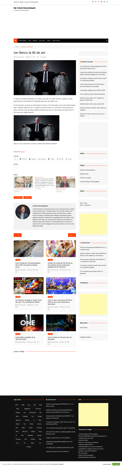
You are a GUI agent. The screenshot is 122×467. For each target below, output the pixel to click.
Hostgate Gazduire (85, 337)
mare (40, 420)
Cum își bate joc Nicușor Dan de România (92, 94)
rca (22, 435)
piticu (17, 431)
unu (17, 443)
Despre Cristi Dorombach (31, 2)
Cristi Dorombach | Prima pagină (89, 181)
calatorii (18, 412)
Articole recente (87, 62)
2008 (23, 405)
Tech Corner (56, 40)
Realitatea (30, 435)
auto (34, 405)
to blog (44, 57)
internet (27, 420)
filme (17, 416)
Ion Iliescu (18, 197)
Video (48, 40)
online (31, 427)
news (23, 427)
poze (40, 431)
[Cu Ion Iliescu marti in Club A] (23, 181)
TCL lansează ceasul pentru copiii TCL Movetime (60, 428)
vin (40, 443)
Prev (18, 235)
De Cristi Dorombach (25, 8)
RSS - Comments (85, 205)
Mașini (17, 424)
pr (16, 435)
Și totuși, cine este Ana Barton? (87, 451)
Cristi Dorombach (19, 57)
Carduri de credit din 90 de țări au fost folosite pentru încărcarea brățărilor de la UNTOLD (60, 265)
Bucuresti (38, 408)
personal (39, 427)
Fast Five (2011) (83, 440)
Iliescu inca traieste (61, 188)
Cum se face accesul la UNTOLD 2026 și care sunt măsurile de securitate (60, 302)
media (31, 424)
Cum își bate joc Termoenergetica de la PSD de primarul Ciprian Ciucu (27, 265)
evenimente (32, 412)
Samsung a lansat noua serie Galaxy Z (57, 451)
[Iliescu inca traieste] (65, 181)
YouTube (28, 446)
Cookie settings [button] (107, 464)
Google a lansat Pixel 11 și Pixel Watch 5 (58, 438)
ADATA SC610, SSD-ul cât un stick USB (92, 104)
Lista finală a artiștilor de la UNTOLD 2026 (92, 90)
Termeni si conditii (18, 2)
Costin (23, 151)
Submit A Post (84, 174)
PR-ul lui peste (82, 453)
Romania (28, 197)
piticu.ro (24, 431)
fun (33, 416)
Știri (29, 40)
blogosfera (27, 408)
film (40, 412)
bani (40, 405)
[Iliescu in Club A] (45, 183)
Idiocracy (18, 420)
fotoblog (25, 416)
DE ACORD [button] (116, 464)
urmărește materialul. (58, 464)
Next (71, 235)
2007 (16, 405)
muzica (39, 424)
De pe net (42, 40)
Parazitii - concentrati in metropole (88, 442)
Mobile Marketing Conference (87, 457)
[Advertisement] (61, 23)
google (40, 416)
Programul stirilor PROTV (85, 444)
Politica (33, 431)
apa (29, 405)
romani (39, 435)
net (17, 427)
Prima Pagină (22, 40)
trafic (40, 439)
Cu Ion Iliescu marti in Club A (21, 188)
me (24, 424)
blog (17, 408)
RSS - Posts (83, 203)
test (25, 439)
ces (24, 412)
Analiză (35, 40)
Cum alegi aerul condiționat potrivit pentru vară (59, 447)
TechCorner (86, 243)
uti (24, 443)
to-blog (33, 439)
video (32, 443)
